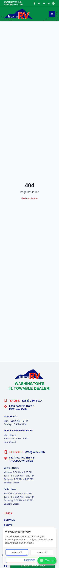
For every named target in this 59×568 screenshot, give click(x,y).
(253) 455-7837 (35, 452)
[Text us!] (47, 561)
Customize (29, 559)
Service (9, 519)
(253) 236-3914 (32, 400)
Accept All (42, 552)
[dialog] (29, 546)
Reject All (17, 552)
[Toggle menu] (52, 14)
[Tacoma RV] (18, 14)
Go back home (29, 198)
